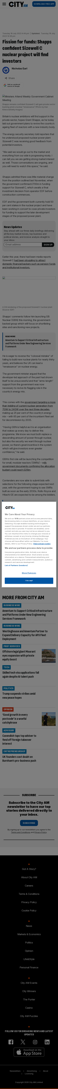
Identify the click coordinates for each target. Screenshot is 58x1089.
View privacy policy (42, 544)
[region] (29, 544)
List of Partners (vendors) (16, 566)
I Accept (29, 581)
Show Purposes (29, 573)
